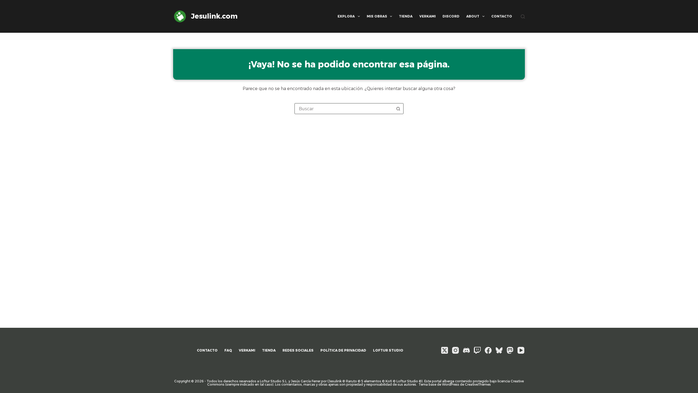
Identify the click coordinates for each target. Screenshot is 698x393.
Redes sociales (298, 350)
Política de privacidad (343, 350)
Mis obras (377, 16)
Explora (346, 16)
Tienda (406, 16)
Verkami (427, 16)
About (472, 16)
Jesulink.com (214, 16)
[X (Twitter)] (444, 350)
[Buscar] (523, 16)
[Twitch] (477, 350)
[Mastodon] (510, 350)
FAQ (228, 350)
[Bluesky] (499, 350)
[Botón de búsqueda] (398, 108)
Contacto (501, 16)
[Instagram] (455, 350)
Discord (451, 16)
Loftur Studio (388, 350)
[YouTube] (521, 350)
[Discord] (466, 350)
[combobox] (344, 108)
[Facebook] (488, 350)
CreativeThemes (478, 384)
